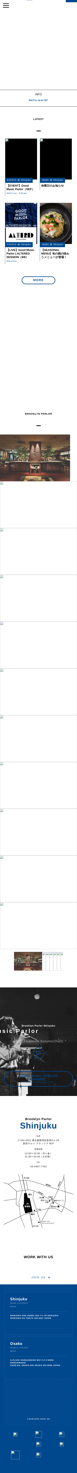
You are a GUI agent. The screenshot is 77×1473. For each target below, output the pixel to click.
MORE (38, 280)
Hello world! (38, 100)
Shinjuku (18, 1299)
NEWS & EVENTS (19, 1303)
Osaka (16, 1344)
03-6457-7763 (38, 1166)
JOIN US (38, 1277)
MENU (13, 1307)
